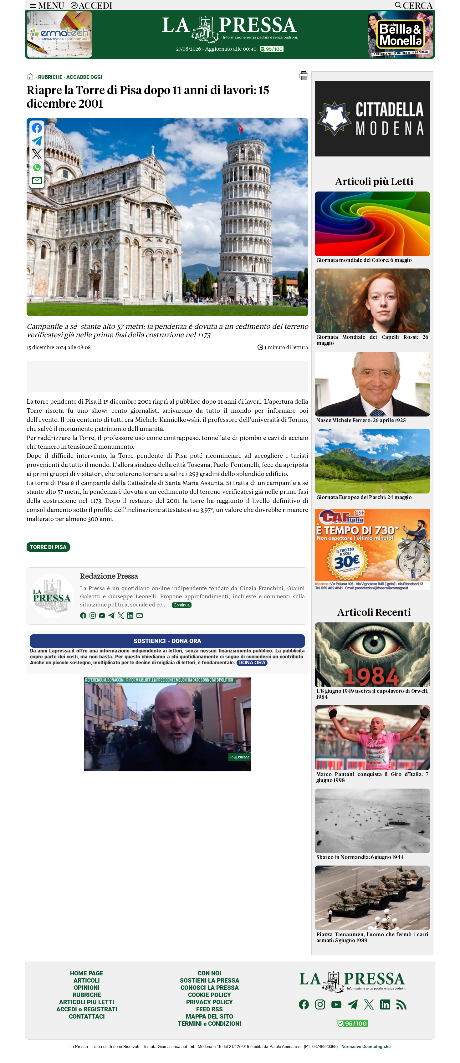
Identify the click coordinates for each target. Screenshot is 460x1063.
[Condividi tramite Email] (37, 181)
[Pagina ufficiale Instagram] (320, 1005)
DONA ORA (252, 662)
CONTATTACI (87, 1016)
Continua (182, 605)
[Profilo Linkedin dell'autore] (130, 616)
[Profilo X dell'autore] (121, 616)
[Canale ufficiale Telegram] (353, 1005)
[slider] (160, 766)
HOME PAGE (86, 973)
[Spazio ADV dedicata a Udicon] (372, 592)
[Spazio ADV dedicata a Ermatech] (59, 56)
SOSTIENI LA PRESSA (209, 980)
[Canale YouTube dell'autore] (102, 616)
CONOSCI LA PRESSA (210, 987)
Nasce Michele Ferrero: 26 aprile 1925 (361, 420)
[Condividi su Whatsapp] (37, 167)
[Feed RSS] (401, 1005)
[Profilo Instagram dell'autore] (92, 616)
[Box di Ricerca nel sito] (396, 5)
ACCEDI (95, 5)
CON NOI (209, 973)
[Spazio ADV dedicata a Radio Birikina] (400, 56)
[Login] (74, 5)
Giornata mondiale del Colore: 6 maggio (364, 260)
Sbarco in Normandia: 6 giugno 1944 (360, 857)
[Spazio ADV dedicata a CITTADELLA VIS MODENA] (372, 161)
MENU (51, 5)
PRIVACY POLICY (209, 1002)
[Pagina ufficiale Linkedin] (385, 1005)
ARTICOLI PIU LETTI (86, 1002)
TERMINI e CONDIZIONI (209, 1023)
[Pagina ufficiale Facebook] (304, 1005)
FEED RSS (209, 1009)
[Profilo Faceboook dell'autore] (83, 616)
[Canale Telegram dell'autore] (111, 616)
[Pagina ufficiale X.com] (369, 1005)
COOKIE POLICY (209, 995)
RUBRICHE (87, 995)
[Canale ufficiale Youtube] (336, 1005)
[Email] (139, 616)
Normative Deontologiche (366, 1046)
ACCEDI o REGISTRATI (86, 1009)
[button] (303, 78)
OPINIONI (87, 987)
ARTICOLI (87, 980)
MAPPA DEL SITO (209, 1016)
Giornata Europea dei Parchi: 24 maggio (364, 497)
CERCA (417, 5)
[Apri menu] (31, 5)
